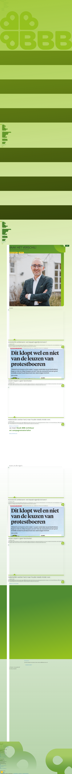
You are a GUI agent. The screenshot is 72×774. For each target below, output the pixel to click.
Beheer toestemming (2, 772)
